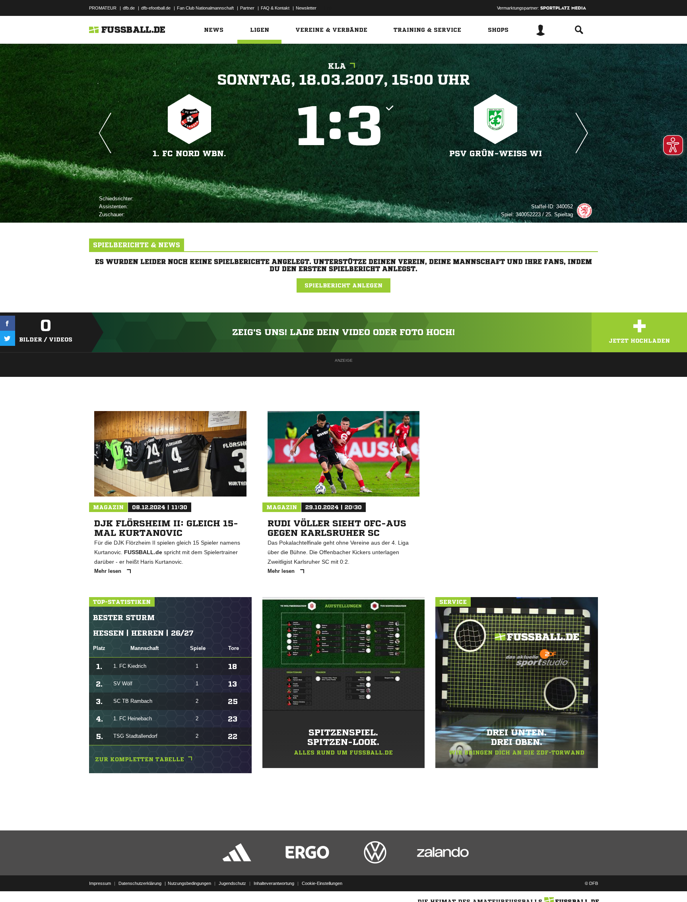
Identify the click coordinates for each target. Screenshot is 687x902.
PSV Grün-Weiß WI (495, 153)
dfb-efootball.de (156, 8)
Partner (247, 8)
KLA (337, 66)
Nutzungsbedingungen (189, 883)
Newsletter (306, 8)
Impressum (100, 883)
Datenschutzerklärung (139, 883)
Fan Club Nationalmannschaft (205, 8)
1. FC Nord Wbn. (189, 153)
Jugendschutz (232, 883)
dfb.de (129, 8)
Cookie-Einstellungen (322, 883)
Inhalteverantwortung (274, 883)
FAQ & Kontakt (275, 8)
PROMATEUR (102, 8)
